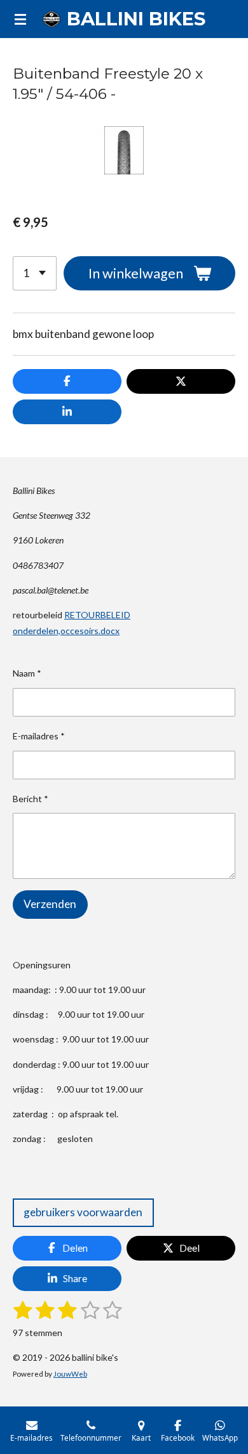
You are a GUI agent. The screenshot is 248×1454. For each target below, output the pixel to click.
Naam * (27, 673)
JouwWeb (70, 1373)
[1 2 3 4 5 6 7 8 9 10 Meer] (35, 273)
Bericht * (30, 798)
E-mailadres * (39, 735)
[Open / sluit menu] (20, 19)
